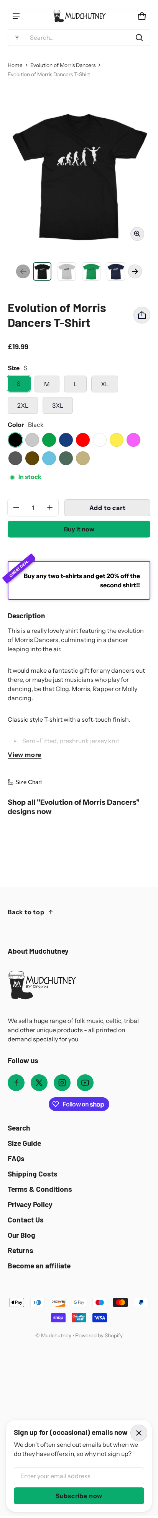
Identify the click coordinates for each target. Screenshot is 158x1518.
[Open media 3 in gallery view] (67, 271)
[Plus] (49, 507)
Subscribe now (79, 1496)
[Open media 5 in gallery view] (116, 271)
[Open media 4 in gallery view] (91, 271)
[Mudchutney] (79, 16)
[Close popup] (138, 1433)
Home (15, 65)
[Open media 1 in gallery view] (42, 271)
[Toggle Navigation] (16, 16)
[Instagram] (62, 1082)
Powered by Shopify (99, 1335)
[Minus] (16, 507)
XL (105, 384)
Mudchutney (56, 1335)
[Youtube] (85, 1082)
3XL (57, 405)
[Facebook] (16, 1082)
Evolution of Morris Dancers (62, 65)
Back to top (26, 912)
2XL (22, 405)
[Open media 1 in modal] (79, 176)
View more (24, 754)
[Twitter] (39, 1082)
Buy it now (79, 529)
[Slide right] (135, 271)
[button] (79, 37)
